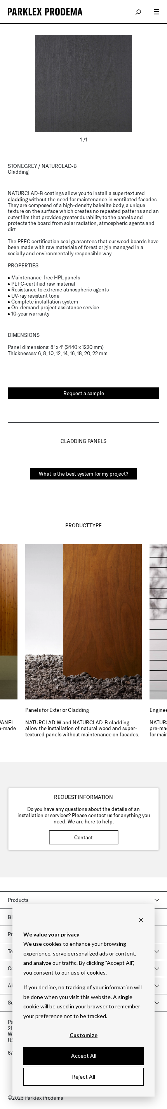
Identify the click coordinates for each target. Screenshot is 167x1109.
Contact (83, 837)
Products (18, 900)
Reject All (83, 1076)
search (139, 12)
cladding (18, 199)
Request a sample (83, 393)
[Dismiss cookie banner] (141, 919)
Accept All (83, 1055)
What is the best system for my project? (83, 474)
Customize (83, 1035)
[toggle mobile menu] (156, 11)
